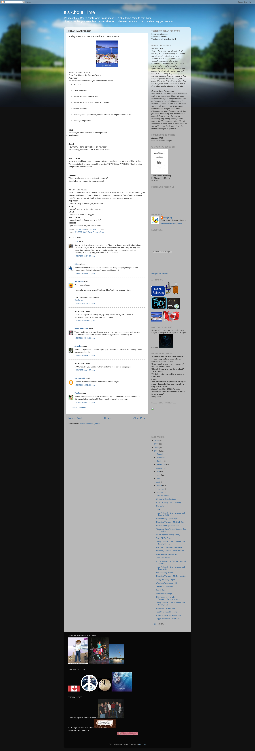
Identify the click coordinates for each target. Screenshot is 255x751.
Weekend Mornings (164, 594)
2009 (156, 444)
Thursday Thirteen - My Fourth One (171, 576)
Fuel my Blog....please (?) (167, 519)
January (160, 492)
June (158, 475)
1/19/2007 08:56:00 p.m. (85, 355)
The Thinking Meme (164, 573)
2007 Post (87, 232)
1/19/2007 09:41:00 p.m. (85, 370)
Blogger (142, 744)
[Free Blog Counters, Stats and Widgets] (152, 409)
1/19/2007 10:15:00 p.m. (85, 385)
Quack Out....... (162, 590)
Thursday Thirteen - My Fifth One (170, 551)
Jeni (76, 242)
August (159, 468)
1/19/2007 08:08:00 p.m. (85, 321)
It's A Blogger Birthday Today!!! (169, 535)
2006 (156, 624)
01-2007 (78, 232)
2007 (156, 451)
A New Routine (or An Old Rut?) (169, 615)
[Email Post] (102, 229)
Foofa (77, 393)
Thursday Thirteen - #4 (165, 608)
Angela (78, 346)
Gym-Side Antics (163, 558)
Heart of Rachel (81, 329)
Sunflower (79, 281)
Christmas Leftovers (164, 587)
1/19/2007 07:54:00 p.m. (85, 303)
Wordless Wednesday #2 (166, 554)
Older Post (139, 418)
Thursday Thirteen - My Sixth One (170, 522)
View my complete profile (171, 224)
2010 (156, 440)
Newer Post (75, 418)
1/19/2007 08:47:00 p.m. (85, 338)
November (161, 457)
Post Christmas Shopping (166, 612)
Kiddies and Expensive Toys (167, 526)
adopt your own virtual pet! (159, 274)
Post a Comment (79, 408)
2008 (156, 447)
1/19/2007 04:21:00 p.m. (85, 256)
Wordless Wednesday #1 (166, 583)
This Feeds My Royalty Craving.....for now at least (168, 598)
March (159, 485)
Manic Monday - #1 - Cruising (168, 502)
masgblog (167, 218)
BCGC (158, 509)
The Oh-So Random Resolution (169, 547)
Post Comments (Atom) (90, 424)
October (160, 461)
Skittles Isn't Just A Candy (166, 499)
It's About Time (79, 12)
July (158, 472)
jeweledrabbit (81, 378)
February (160, 489)
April (158, 482)
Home (107, 418)
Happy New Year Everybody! (168, 619)
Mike (77, 264)
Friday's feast (98, 232)
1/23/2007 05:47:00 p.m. (85, 402)
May (158, 478)
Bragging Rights (162, 495)
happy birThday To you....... (167, 580)
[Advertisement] (159, 423)
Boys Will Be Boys (163, 538)
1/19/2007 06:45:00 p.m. (85, 274)
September (161, 464)
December (161, 454)
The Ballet (160, 506)
